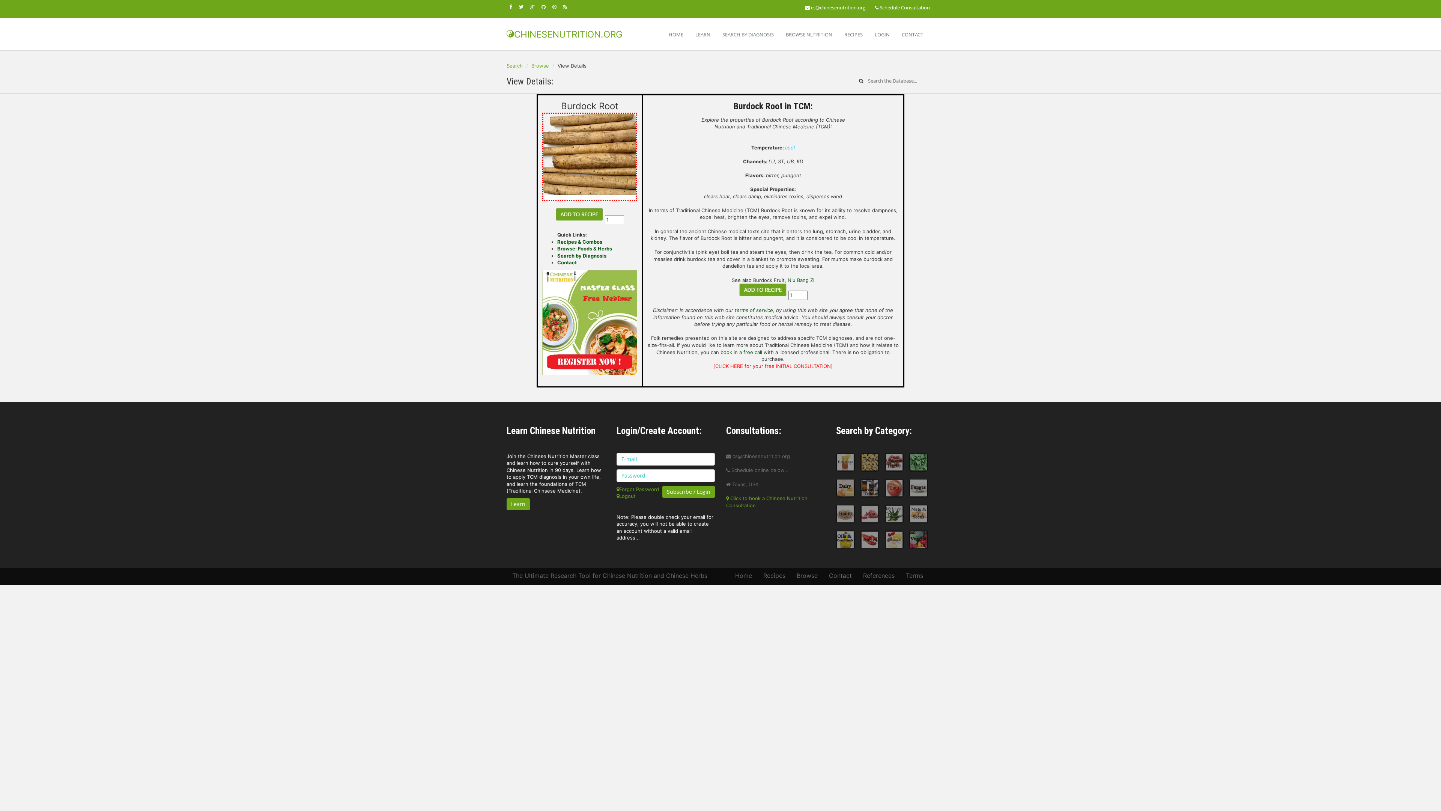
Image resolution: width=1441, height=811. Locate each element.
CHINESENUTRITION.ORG (568, 34)
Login (882, 34)
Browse (540, 66)
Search (515, 66)
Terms (914, 575)
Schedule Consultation (904, 7)
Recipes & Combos (579, 242)
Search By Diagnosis (748, 34)
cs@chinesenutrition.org (837, 7)
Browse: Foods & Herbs (584, 249)
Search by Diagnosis (581, 256)
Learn (702, 34)
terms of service (754, 310)
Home (676, 34)
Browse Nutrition (809, 34)
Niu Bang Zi (801, 280)
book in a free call (741, 352)
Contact (912, 34)
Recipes (853, 34)
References (879, 575)
